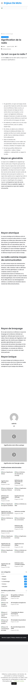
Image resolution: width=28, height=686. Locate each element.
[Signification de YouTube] (21, 490)
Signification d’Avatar (5, 481)
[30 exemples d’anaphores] (5, 606)
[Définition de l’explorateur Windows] (7, 490)
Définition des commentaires (19, 526)
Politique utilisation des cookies (18, 637)
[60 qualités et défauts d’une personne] (5, 597)
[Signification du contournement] (7, 538)
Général (4, 576)
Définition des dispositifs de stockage (19, 481)
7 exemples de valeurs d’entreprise (17, 613)
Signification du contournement (5, 544)
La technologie (9, 33)
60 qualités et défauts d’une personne (17, 595)
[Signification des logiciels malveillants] (7, 506)
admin (3, 46)
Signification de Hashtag (5, 564)
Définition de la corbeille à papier (20, 563)
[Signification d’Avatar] (7, 475)
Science (4, 584)
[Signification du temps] (21, 538)
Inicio (3, 33)
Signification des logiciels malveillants (7, 512)
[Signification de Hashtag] (7, 555)
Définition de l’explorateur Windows (5, 497)
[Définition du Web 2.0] (7, 523)
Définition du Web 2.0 (7, 531)
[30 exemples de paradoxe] (5, 622)
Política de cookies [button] (19, 681)
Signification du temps (19, 544)
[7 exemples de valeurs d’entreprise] (5, 615)
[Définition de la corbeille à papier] (21, 555)
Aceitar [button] (14, 683)
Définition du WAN (20, 511)
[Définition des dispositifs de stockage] (21, 475)
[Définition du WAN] (21, 506)
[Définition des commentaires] (21, 520)
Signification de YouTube (19, 496)
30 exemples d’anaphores (18, 602)
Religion (4, 579)
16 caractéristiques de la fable (18, 627)
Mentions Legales (6, 637)
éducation (4, 586)
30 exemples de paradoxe (18, 620)
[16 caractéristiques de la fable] (5, 629)
